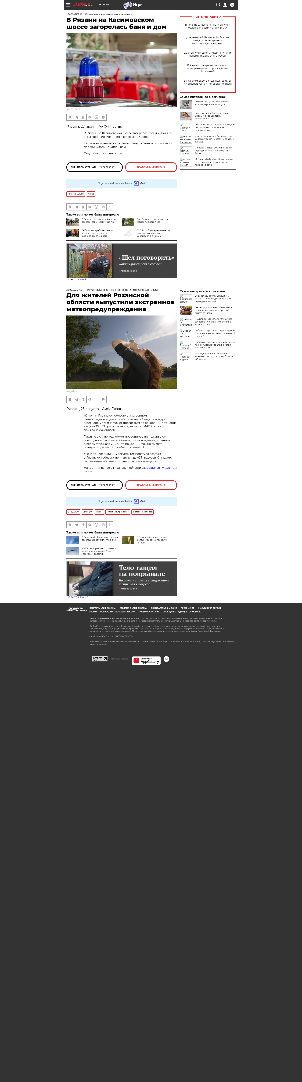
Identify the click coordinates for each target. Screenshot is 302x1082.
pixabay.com (73, 109)
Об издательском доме (164, 608)
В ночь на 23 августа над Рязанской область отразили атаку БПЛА (207, 26)
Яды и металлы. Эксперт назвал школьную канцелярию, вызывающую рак (212, 116)
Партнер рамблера (119, 659)
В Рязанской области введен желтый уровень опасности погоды (152, 540)
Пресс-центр (187, 608)
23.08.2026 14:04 (75, 290)
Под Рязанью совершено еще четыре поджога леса (153, 220)
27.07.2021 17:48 (74, 14)
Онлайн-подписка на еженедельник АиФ (112, 612)
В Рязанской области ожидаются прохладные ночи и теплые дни (99, 538)
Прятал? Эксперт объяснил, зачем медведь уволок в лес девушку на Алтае (213, 150)
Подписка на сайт (149, 612)
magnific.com (73, 391)
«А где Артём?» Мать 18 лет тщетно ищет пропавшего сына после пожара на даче (214, 162)
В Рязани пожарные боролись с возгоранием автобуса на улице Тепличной (208, 68)
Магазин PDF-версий (209, 608)
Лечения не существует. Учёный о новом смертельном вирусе (213, 103)
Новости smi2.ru (78, 279)
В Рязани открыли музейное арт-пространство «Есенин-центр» (99, 220)
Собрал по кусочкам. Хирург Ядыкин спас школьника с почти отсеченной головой (215, 333)
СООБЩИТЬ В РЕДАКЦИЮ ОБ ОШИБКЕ (182, 612)
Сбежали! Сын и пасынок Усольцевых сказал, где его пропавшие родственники (215, 127)
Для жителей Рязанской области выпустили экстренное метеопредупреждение (207, 40)
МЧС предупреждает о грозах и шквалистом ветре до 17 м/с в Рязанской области (98, 551)
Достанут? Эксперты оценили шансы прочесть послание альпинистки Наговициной (215, 345)
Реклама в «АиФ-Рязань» (133, 608)
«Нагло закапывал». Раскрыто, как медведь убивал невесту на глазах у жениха (214, 139)
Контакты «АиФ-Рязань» (102, 608)
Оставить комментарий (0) (151, 167)
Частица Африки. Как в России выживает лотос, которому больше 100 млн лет (214, 356)
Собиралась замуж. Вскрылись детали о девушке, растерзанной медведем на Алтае (213, 298)
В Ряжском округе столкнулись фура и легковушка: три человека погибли (208, 82)
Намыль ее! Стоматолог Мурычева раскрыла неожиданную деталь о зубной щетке (213, 322)
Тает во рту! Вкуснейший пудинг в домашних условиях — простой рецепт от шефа (213, 310)
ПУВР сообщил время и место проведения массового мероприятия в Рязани (153, 233)
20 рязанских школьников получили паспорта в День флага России (207, 54)
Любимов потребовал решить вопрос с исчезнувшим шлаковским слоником (97, 233)
